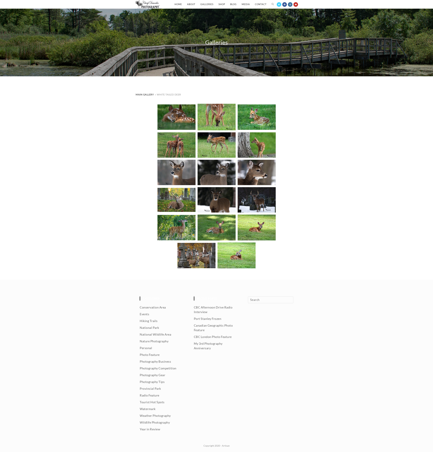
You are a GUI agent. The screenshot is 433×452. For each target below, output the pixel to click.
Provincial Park (150, 388)
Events (144, 314)
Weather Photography (155, 415)
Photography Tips (152, 382)
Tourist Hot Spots (152, 402)
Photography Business (155, 361)
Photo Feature (150, 355)
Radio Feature (149, 395)
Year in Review (150, 429)
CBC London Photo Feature (213, 337)
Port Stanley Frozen (207, 319)
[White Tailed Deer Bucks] (196, 255)
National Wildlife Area (155, 334)
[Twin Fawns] (176, 145)
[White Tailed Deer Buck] (257, 200)
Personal (146, 348)
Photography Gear (152, 375)
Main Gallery (145, 94)
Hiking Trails (149, 321)
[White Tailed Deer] (176, 172)
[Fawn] (176, 117)
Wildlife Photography (155, 422)
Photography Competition (158, 368)
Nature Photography (154, 341)
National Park (149, 327)
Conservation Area (153, 307)
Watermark (148, 409)
